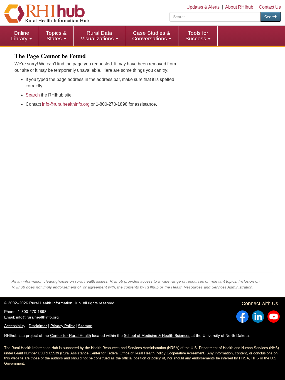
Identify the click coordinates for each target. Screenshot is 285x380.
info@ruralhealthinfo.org (66, 104)
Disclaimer (38, 326)
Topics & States (56, 35)
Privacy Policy (62, 326)
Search (270, 16)
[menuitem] (21, 36)
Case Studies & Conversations (151, 35)
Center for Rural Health (70, 335)
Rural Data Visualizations (98, 35)
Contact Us (270, 7)
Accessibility (14, 326)
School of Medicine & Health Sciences (157, 335)
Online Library (20, 35)
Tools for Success (196, 35)
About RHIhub (239, 7)
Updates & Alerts (203, 7)
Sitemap (85, 326)
